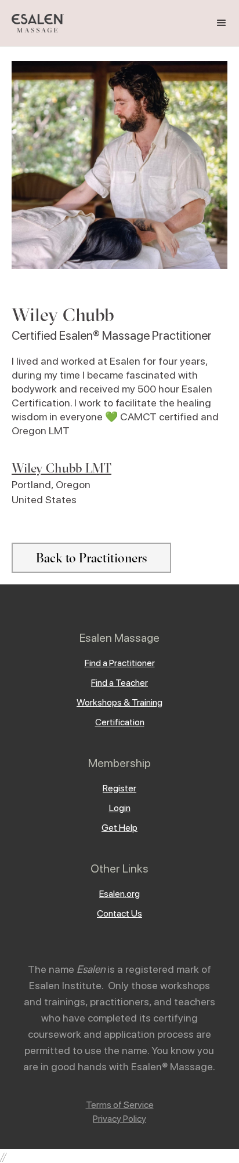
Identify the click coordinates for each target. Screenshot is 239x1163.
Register (119, 788)
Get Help (119, 827)
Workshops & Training (119, 702)
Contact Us (119, 913)
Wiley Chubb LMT (61, 468)
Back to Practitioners (91, 558)
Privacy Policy (119, 1118)
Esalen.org (119, 893)
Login (120, 807)
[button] (221, 23)
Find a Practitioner (120, 662)
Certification (119, 722)
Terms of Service (120, 1104)
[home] (35, 23)
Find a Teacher (119, 682)
